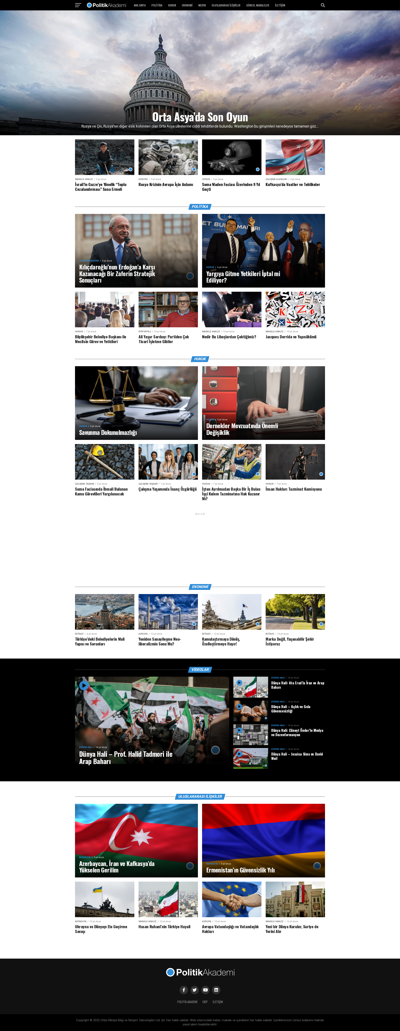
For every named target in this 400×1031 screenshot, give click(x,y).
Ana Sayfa (140, 5)
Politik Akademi (187, 1002)
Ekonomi (187, 5)
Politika (156, 5)
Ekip (205, 1002)
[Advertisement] (200, 545)
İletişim (280, 5)
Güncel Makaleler (257, 5)
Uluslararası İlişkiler (226, 5)
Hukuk (172, 5)
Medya (202, 5)
